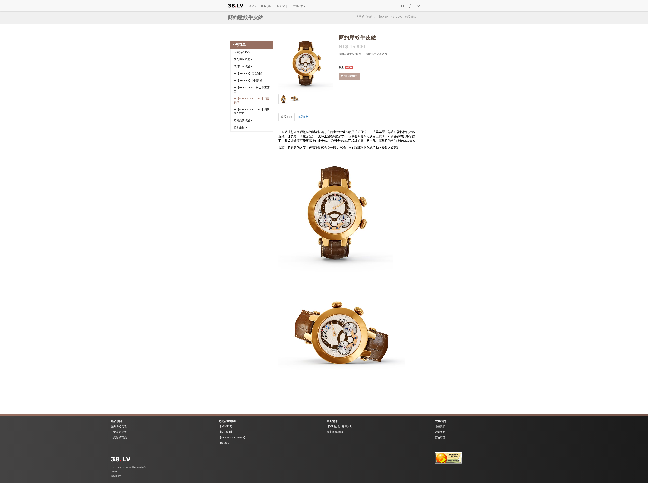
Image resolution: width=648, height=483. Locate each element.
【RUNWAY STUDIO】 (233, 437)
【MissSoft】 (226, 431)
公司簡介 (440, 431)
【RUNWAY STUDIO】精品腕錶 (396, 16)
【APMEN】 (226, 426)
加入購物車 (350, 76)
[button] (419, 6)
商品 (251, 6)
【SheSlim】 (226, 443)
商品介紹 (286, 116)
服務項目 (266, 6)
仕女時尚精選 (242, 59)
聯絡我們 (440, 426)
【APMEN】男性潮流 (249, 73)
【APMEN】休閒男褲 (249, 80)
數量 (341, 67)
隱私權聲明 (116, 476)
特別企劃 (239, 127)
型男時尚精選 (364, 16)
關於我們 (298, 6)
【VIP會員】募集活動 (340, 426)
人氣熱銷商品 (242, 52)
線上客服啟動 (335, 431)
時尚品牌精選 (242, 120)
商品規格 (303, 116)
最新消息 (282, 6)
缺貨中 (349, 68)
